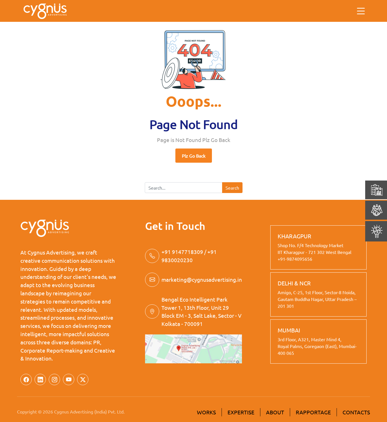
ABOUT (275, 412)
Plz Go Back (193, 155)
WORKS (206, 412)
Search (232, 187)
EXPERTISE (240, 412)
